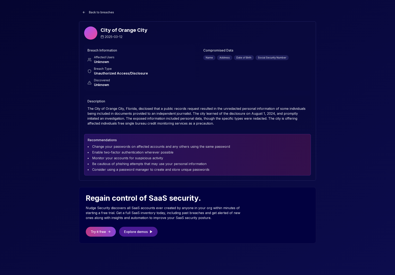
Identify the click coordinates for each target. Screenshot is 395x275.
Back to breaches (101, 12)
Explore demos (136, 232)
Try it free (98, 232)
